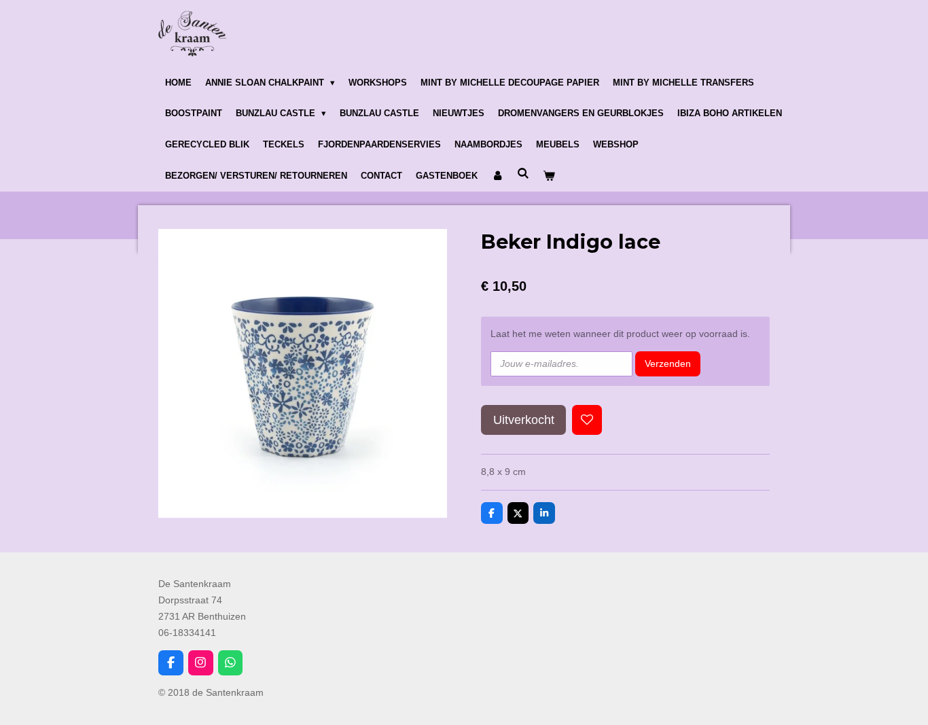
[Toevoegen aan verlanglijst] (587, 420)
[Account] (497, 176)
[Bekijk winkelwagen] (549, 176)
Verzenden (668, 363)
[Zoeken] (523, 173)
